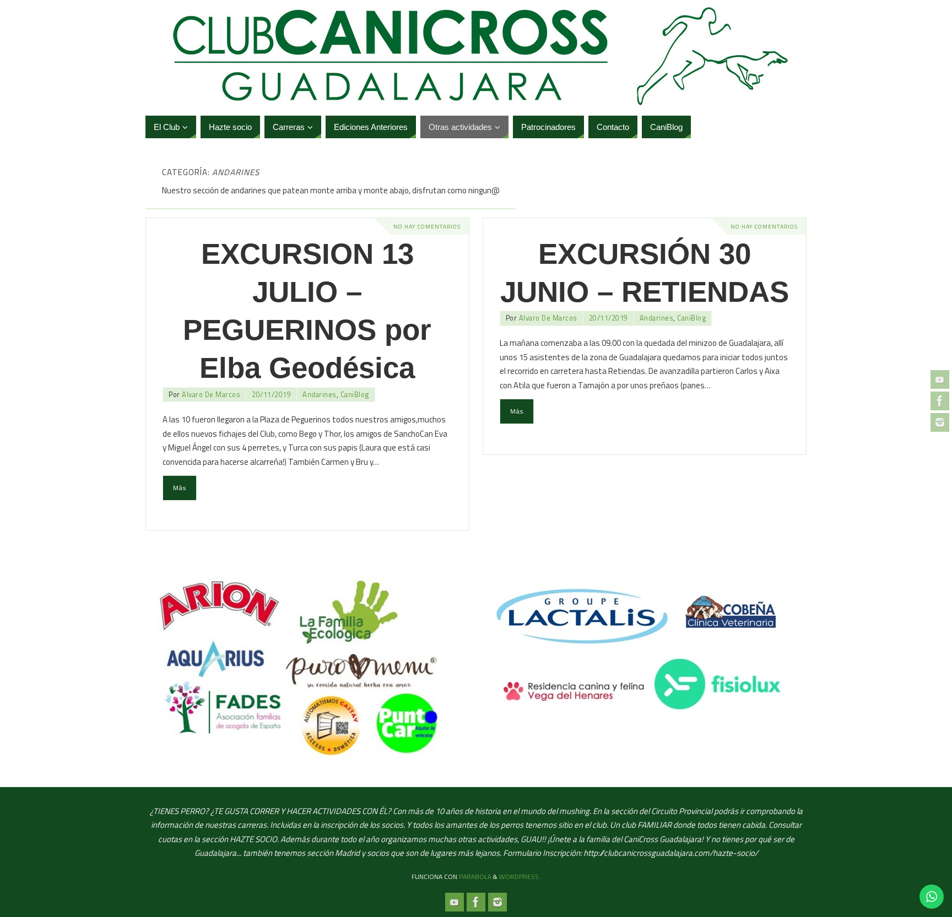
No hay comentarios (427, 226)
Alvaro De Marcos (211, 394)
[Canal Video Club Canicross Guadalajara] (940, 379)
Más (179, 487)
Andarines (319, 394)
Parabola (475, 876)
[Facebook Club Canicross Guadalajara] (940, 401)
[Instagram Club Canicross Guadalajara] (940, 422)
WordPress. (519, 876)
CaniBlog (354, 394)
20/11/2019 (271, 394)
